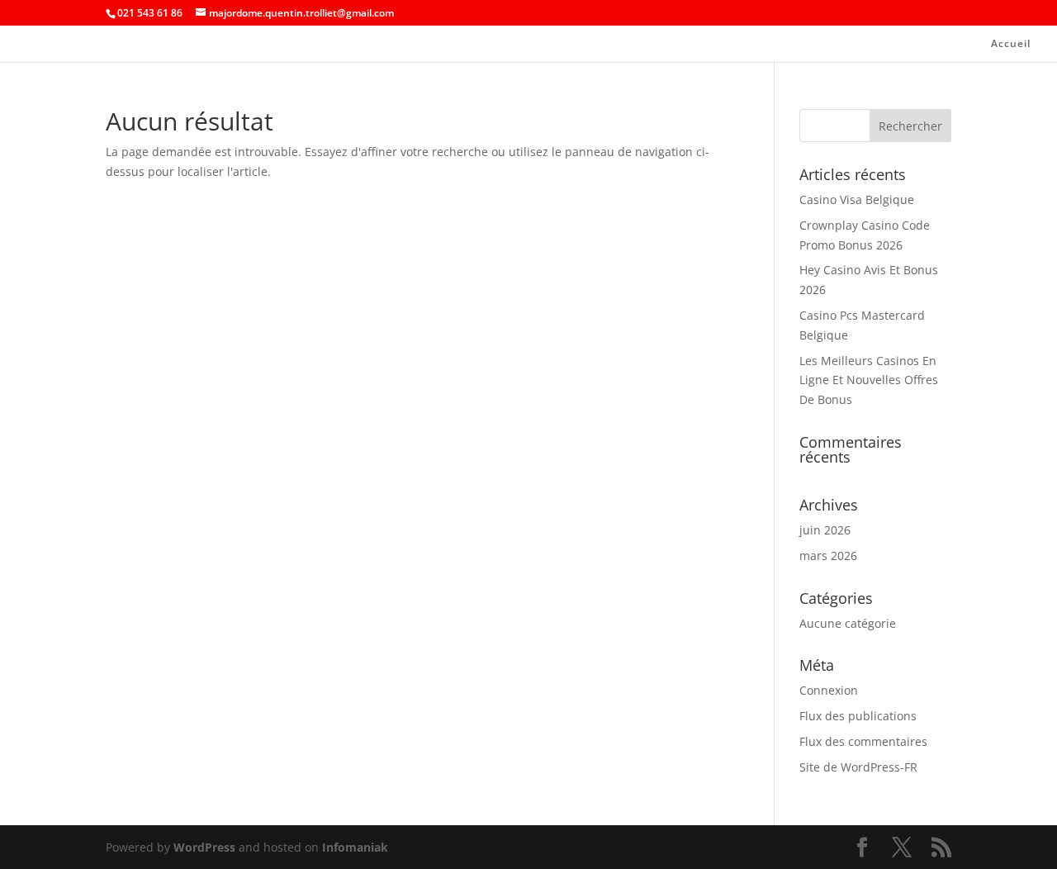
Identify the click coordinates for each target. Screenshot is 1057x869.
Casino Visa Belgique (856, 199)
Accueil (1011, 44)
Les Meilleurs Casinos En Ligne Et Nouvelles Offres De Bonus (868, 380)
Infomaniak (355, 847)
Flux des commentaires (863, 741)
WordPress (204, 847)
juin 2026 (825, 530)
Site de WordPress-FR (858, 767)
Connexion (828, 690)
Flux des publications (858, 716)
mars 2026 (828, 555)
